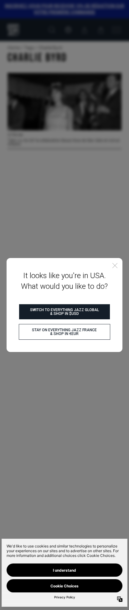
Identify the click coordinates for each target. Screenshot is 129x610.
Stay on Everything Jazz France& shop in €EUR (64, 332)
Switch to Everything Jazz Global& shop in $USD (64, 312)
